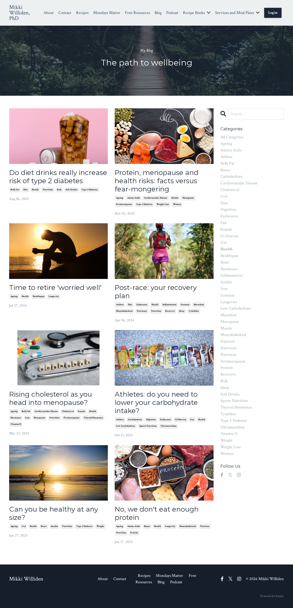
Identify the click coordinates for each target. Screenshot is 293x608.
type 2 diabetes (89, 189)
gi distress (180, 419)
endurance (141, 304)
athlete (120, 304)
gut (192, 419)
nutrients (142, 311)
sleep (181, 311)
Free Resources (137, 12)
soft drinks (71, 189)
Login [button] (272, 12)
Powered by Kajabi (272, 596)
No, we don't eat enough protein (157, 513)
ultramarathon (168, 426)
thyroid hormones (93, 417)
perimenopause (124, 204)
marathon (199, 304)
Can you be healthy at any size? (53, 513)
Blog (158, 12)
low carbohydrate (125, 426)
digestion (151, 419)
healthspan (38, 296)
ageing (119, 197)
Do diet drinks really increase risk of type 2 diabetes (58, 177)
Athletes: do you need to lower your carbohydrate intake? (156, 402)
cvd (24, 526)
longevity (54, 296)
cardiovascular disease (155, 197)
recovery (170, 311)
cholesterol (68, 411)
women (177, 204)
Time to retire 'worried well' (55, 288)
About (48, 12)
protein (134, 532)
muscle (226, 328)
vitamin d (16, 424)
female (81, 411)
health (35, 189)
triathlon (194, 311)
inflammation (169, 304)
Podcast (172, 12)
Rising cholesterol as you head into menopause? (50, 398)
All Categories (231, 137)
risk (59, 189)
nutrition (48, 189)
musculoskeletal (124, 311)
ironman (185, 304)
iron (27, 417)
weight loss (163, 204)
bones (147, 526)
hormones (16, 417)
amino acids (133, 197)
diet (25, 189)
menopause (188, 197)
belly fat (15, 189)
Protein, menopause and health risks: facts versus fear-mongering (156, 181)
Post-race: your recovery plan (156, 292)
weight (100, 526)
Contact (64, 12)
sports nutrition (148, 426)
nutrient (204, 526)
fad (223, 222)
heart (44, 526)
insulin (54, 526)
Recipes (82, 12)
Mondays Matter (106, 12)
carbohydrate (135, 419)
